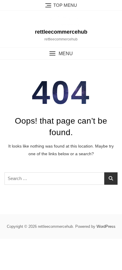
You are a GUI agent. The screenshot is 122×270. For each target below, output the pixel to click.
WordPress (106, 226)
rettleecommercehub (61, 32)
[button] (61, 53)
